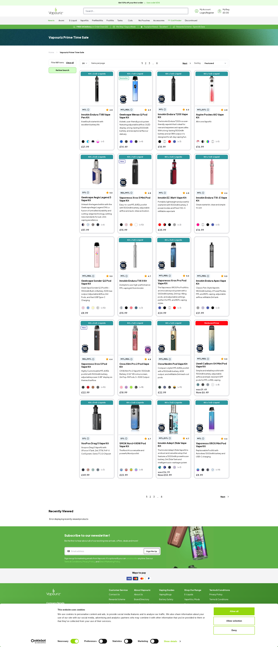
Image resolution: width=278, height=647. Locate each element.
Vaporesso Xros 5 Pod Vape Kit (96, 321)
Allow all (234, 611)
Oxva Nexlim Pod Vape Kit (170, 321)
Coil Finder (176, 20)
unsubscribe (132, 558)
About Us (138, 594)
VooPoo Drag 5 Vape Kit (93, 401)
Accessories (158, 20)
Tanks (120, 20)
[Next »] (184, 63)
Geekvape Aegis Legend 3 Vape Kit (94, 157)
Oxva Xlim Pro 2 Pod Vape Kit (133, 321)
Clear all (70, 62)
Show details (170, 641)
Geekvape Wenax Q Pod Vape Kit (134, 74)
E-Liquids (188, 594)
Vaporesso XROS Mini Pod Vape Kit (209, 403)
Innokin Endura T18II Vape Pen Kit (96, 74)
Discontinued (191, 20)
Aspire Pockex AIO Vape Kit (209, 72)
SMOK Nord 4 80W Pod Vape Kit (134, 403)
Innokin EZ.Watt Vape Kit (170, 155)
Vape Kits (84, 20)
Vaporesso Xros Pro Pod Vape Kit (172, 240)
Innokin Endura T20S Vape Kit (172, 72)
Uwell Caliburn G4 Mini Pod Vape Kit (209, 323)
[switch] (103, 641)
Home (51, 52)
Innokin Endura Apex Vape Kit (210, 238)
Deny (234, 630)
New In (51, 20)
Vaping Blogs (165, 594)
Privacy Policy (89, 561)
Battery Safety (166, 599)
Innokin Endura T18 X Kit (130, 238)
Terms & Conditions (73, 561)
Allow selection (234, 621)
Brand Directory (141, 599)
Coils (130, 20)
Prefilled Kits (97, 20)
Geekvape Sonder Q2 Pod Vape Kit (94, 240)
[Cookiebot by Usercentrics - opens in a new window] (38, 641)
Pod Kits (110, 20)
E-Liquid (73, 20)
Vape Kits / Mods (192, 599)
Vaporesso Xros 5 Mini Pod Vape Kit (132, 157)
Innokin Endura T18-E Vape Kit (211, 155)
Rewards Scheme (117, 599)
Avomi (61, 20)
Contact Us (114, 594)
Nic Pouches (144, 20)
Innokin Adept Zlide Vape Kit (171, 401)
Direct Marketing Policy (109, 561)
